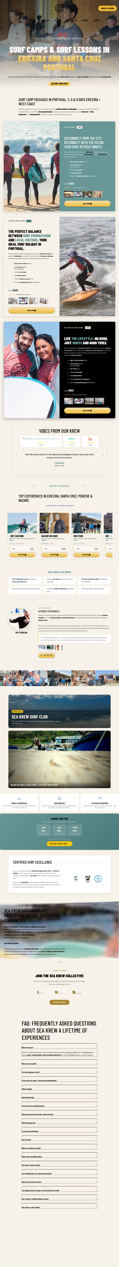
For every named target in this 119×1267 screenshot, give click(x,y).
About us (32, 20)
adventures (88, 1052)
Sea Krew (15, 871)
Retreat (58, 20)
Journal (96, 20)
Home (21, 20)
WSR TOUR (78, 536)
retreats (74, 1052)
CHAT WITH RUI (48, 655)
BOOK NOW (86, 204)
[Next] (102, 454)
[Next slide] (117, 678)
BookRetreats (25, 937)
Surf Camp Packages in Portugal (42, 99)
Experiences (72, 20)
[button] (12, 678)
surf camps (68, 1052)
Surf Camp (45, 20)
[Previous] (16, 454)
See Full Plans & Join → (59, 844)
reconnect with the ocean (83, 142)
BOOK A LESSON (107, 8)
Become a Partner (59, 1002)
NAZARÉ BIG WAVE (49, 536)
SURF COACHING (16, 536)
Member (85, 20)
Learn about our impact (11, 943)
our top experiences (59, 485)
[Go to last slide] (1, 678)
